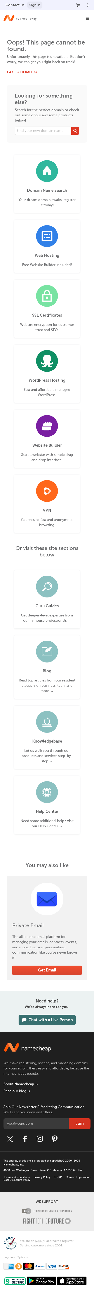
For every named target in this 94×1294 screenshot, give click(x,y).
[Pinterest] (54, 1138)
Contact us (14, 5)
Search (75, 131)
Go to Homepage (23, 72)
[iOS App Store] (72, 1281)
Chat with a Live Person (50, 1020)
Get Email (47, 970)
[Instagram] (39, 1138)
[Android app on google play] (41, 1281)
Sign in (34, 5)
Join (79, 1123)
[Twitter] (10, 1138)
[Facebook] (24, 1138)
